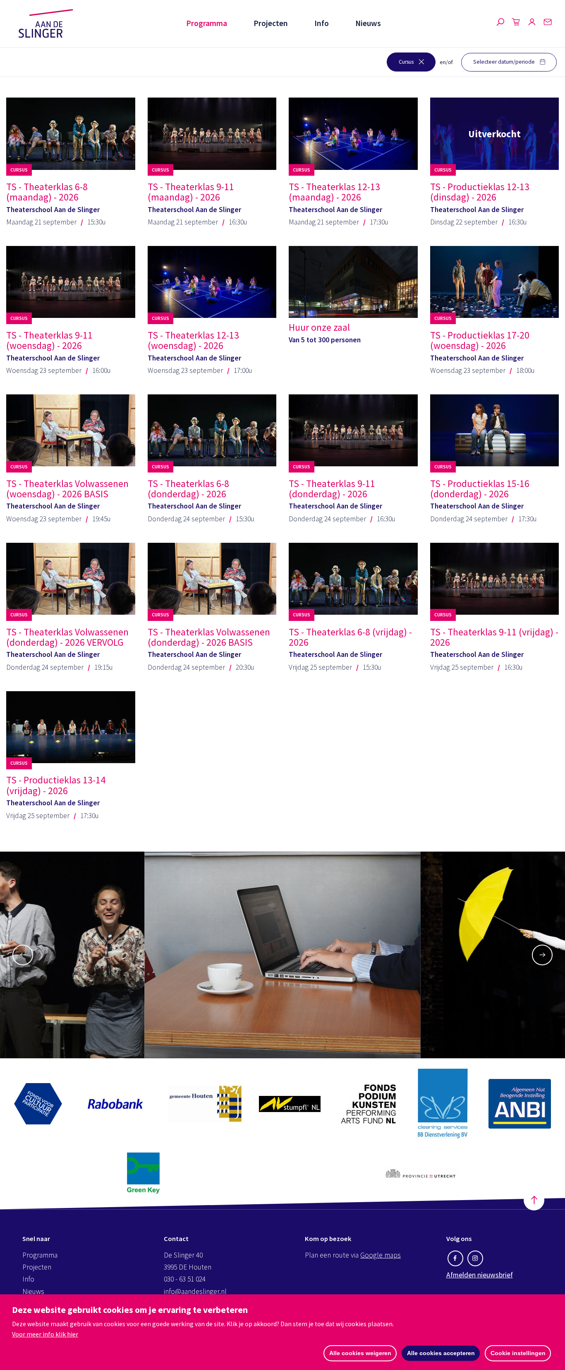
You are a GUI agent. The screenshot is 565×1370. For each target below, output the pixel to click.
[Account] (532, 23)
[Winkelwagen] (516, 23)
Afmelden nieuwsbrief (479, 1274)
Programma (206, 23)
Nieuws (368, 23)
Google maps (380, 1255)
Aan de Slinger (46, 23)
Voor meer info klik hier (45, 1334)
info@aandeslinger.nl (195, 1291)
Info (321, 23)
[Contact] (548, 23)
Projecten (271, 23)
